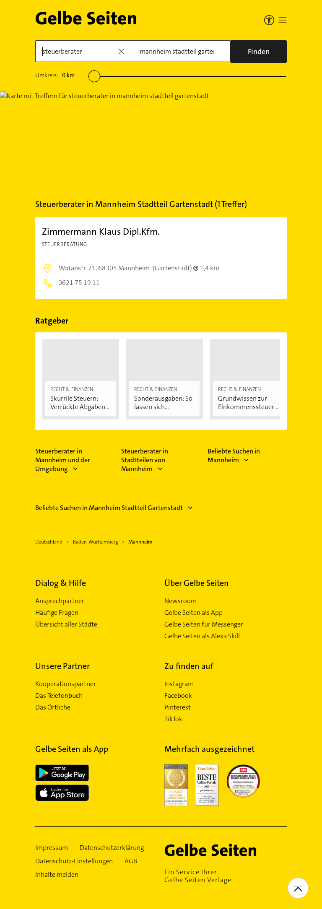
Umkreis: (55, 75)
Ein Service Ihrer (197, 876)
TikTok (173, 719)
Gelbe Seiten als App (193, 613)
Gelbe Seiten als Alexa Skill (202, 636)
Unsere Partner (62, 665)
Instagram (179, 684)
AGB (131, 861)
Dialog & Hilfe (60, 583)
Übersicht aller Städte (66, 624)
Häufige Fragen (56, 613)
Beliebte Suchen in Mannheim (234, 455)
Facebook (178, 695)
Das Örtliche (52, 707)
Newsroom (180, 601)
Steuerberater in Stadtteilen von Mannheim (144, 460)
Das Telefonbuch (59, 695)
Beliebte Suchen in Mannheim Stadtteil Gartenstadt (109, 507)
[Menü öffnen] (282, 20)
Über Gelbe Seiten (196, 583)
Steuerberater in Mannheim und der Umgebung (62, 460)
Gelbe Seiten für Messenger (203, 624)
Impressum (51, 848)
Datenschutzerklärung (112, 848)
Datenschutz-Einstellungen (74, 861)
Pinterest (177, 707)
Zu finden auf (188, 665)
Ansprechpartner (59, 601)
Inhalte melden (56, 874)
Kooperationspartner (65, 684)
